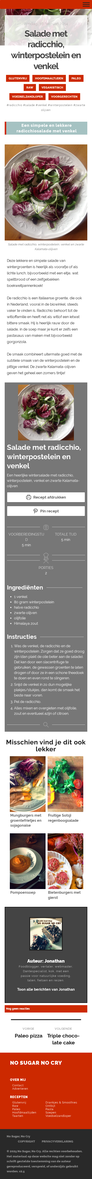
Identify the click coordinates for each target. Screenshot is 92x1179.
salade (30, 105)
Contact (18, 1085)
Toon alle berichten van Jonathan (46, 989)
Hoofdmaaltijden (49, 78)
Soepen (51, 1112)
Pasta (50, 1109)
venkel (42, 105)
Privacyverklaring (57, 1141)
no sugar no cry (36, 1063)
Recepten (19, 1097)
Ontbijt (50, 1105)
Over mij (18, 1080)
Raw (29, 87)
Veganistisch (52, 87)
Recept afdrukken (49, 497)
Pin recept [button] (49, 511)
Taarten (17, 1115)
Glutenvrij (18, 78)
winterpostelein (61, 105)
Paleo (76, 78)
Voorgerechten (64, 96)
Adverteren (20, 1088)
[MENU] (86, 4)
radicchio (15, 105)
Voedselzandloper (27, 96)
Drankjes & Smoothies (61, 1102)
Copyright (26, 1141)
